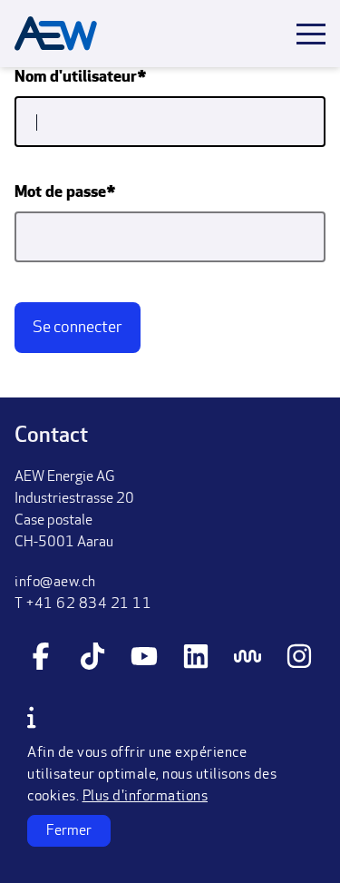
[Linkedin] (195, 659)
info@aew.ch (55, 582)
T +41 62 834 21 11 (83, 604)
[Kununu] (247, 659)
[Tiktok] (92, 659)
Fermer (69, 831)
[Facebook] (40, 659)
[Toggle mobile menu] (310, 34)
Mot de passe (60, 193)
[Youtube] (144, 659)
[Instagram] (299, 659)
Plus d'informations (146, 797)
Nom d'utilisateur (76, 78)
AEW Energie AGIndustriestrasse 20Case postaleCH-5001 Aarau (74, 510)
